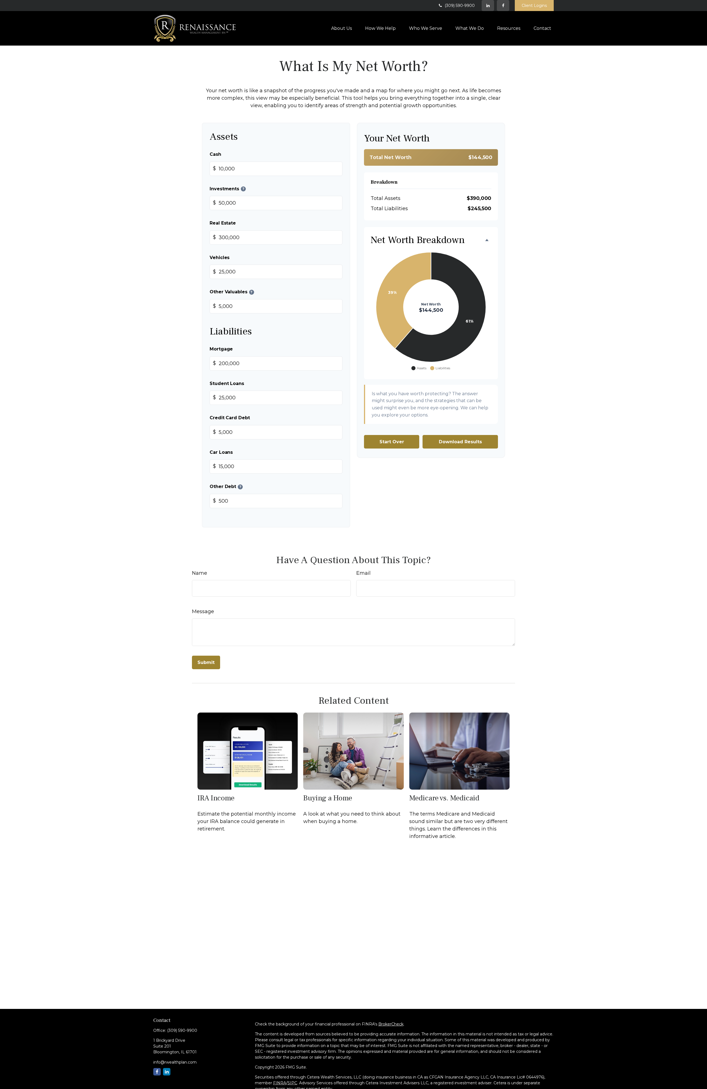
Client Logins (534, 5)
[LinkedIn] (488, 5)
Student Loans (227, 383)
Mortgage (221, 348)
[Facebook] (503, 5)
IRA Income (215, 798)
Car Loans (221, 452)
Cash (215, 154)
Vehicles (219, 257)
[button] (341, 28)
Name (199, 573)
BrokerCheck (390, 1024)
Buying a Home (327, 798)
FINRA (279, 1082)
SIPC (292, 1082)
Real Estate (223, 223)
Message (203, 611)
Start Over (391, 441)
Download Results (460, 441)
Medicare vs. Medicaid (444, 798)
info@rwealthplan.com (175, 1062)
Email (363, 573)
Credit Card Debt (230, 417)
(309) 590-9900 (460, 5)
